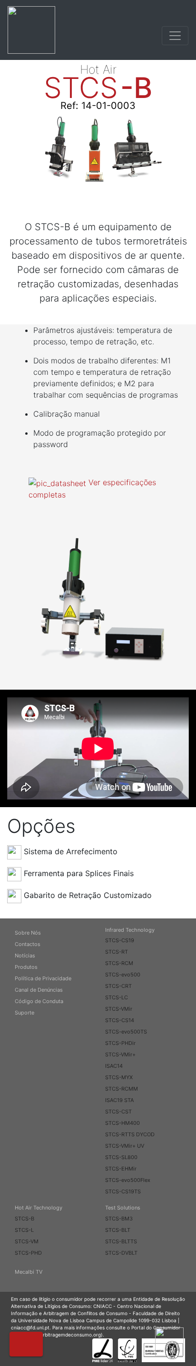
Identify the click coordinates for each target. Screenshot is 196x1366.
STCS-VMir (118, 1008)
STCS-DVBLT (121, 1252)
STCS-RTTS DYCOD (130, 1134)
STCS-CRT (118, 986)
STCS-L (24, 1230)
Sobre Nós (28, 932)
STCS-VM (27, 1241)
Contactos (27, 944)
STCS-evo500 (122, 974)
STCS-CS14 (119, 1020)
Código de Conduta (39, 1001)
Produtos (26, 967)
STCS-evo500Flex (127, 1180)
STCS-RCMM (121, 1088)
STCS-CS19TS (123, 1191)
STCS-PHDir (120, 1043)
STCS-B (24, 1218)
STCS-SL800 (121, 1157)
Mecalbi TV (28, 1271)
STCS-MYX (119, 1077)
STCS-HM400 (122, 1123)
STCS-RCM (119, 963)
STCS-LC (116, 997)
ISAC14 (114, 1066)
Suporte (24, 1012)
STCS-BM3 (119, 1218)
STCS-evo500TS (126, 1031)
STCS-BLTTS (121, 1241)
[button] (26, 1344)
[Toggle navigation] (175, 35)
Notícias (25, 955)
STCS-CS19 (119, 940)
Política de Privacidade (43, 978)
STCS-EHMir (121, 1168)
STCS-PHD (28, 1252)
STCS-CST (118, 1111)
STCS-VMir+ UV (124, 1145)
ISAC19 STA (119, 1100)
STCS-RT (116, 951)
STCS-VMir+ (120, 1054)
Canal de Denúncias (39, 989)
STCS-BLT (117, 1230)
